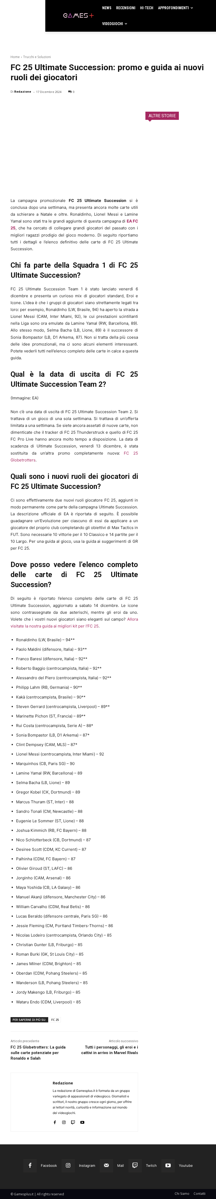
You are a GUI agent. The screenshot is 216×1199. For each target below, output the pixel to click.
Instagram (87, 1165)
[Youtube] (82, 1121)
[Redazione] (31, 1102)
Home (15, 57)
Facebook (49, 1165)
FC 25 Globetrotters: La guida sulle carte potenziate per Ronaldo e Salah (38, 1053)
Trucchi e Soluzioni (37, 57)
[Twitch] (73, 1121)
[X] (28, 105)
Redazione (22, 91)
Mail (120, 1165)
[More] (76, 105)
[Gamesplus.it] (78, 16)
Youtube (186, 1165)
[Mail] (106, 1165)
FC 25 (55, 1020)
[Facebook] (16, 105)
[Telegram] (64, 105)
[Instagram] (64, 1121)
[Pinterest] (40, 105)
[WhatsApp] (52, 105)
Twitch (151, 1165)
